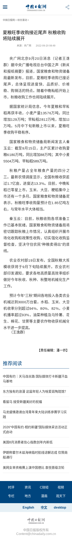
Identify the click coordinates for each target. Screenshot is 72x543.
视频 (61, 487)
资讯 (28, 487)
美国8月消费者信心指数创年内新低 (28, 442)
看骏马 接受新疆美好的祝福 (22, 402)
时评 (11, 487)
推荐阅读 (12, 363)
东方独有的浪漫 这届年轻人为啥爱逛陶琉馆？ (35, 391)
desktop (60, 507)
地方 (28, 496)
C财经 (44, 487)
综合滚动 (22, 20)
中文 (44, 507)
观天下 (61, 496)
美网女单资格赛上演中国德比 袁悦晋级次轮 (33, 467)
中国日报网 (9, 20)
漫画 (44, 496)
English (28, 507)
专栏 (11, 496)
